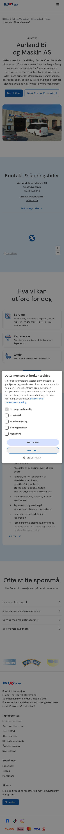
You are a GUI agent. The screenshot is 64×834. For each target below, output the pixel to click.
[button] (32, 457)
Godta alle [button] (33, 442)
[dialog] (32, 417)
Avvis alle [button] (33, 450)
